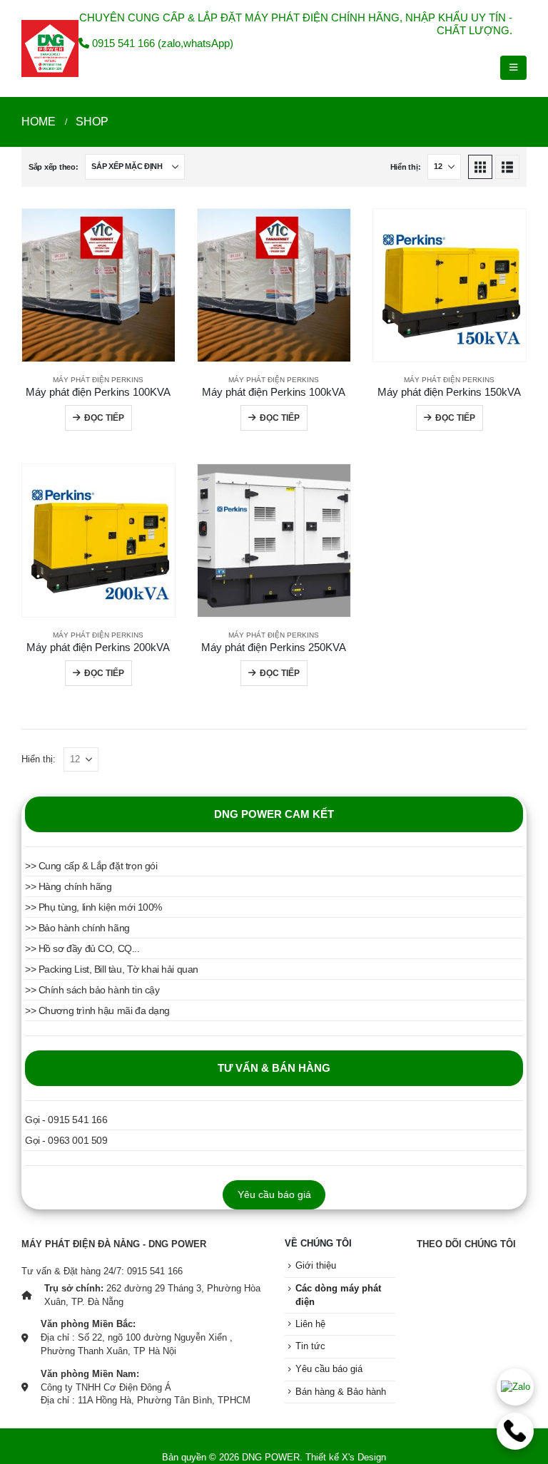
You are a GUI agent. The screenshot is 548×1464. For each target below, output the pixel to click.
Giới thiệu (315, 1266)
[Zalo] (515, 1387)
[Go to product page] (98, 285)
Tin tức (310, 1346)
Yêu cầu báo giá (274, 1194)
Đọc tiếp (104, 418)
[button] (513, 68)
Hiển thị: (405, 167)
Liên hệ (310, 1324)
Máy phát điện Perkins (98, 380)
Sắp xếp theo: (53, 167)
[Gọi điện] (515, 1431)
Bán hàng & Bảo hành (340, 1392)
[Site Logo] (49, 48)
